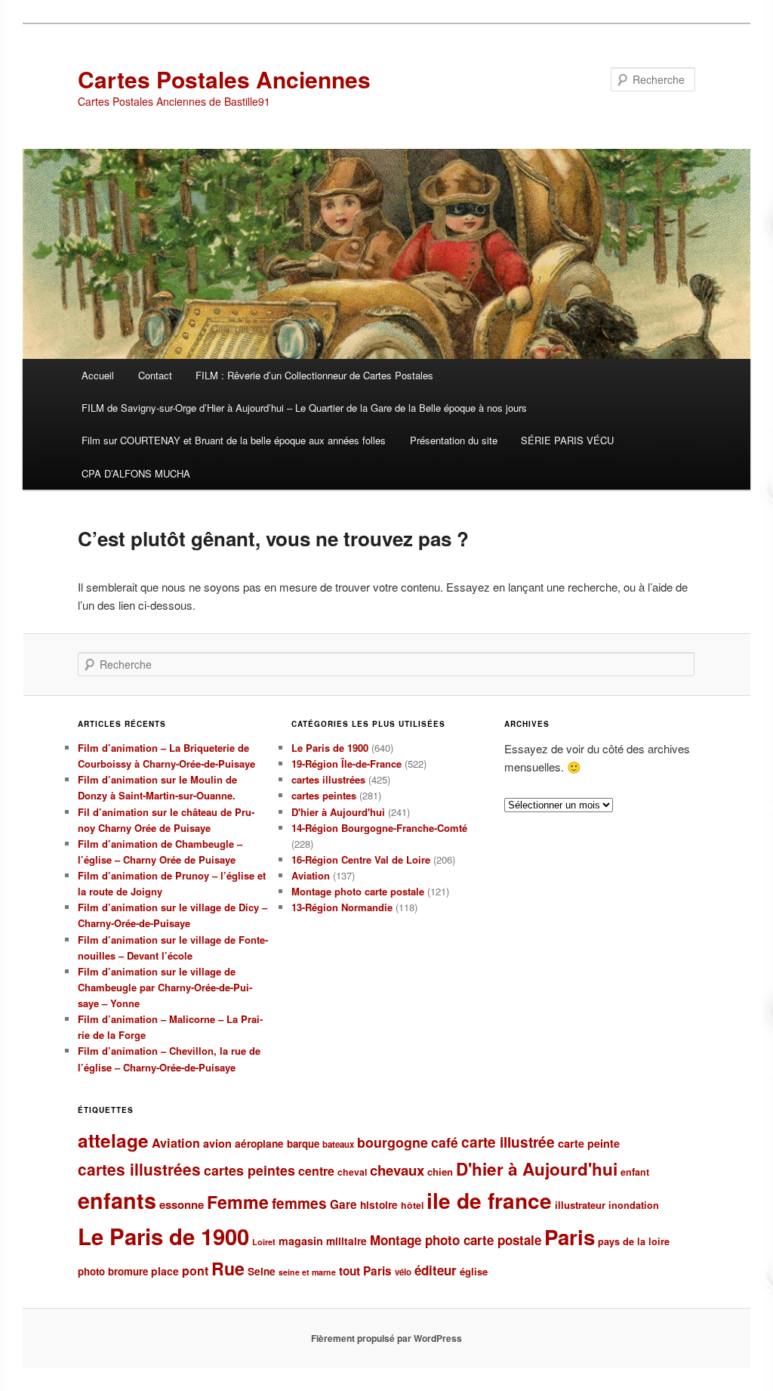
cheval (352, 1172)
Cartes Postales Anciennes (224, 79)
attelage (113, 1140)
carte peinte (589, 1143)
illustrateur (580, 1205)
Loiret (264, 1241)
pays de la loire (634, 1241)
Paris (569, 1237)
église (474, 1271)
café (444, 1142)
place (165, 1270)
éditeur (435, 1270)
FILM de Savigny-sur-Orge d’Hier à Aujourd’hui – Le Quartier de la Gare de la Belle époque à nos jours (304, 407)
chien (440, 1171)
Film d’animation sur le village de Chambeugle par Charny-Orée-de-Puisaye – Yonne (165, 987)
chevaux (397, 1170)
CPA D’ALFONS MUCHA (136, 473)
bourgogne (392, 1142)
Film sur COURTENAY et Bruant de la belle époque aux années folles (234, 440)
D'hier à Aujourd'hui (338, 812)
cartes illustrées (328, 779)
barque (303, 1143)
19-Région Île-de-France (346, 763)
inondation (633, 1205)
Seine (262, 1271)
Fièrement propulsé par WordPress (386, 1338)
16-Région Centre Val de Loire (360, 859)
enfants (117, 1200)
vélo (403, 1272)
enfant (635, 1172)
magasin (301, 1240)
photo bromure (113, 1271)
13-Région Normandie (342, 907)
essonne (181, 1204)
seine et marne (307, 1272)
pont (195, 1270)
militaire (346, 1241)
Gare (343, 1204)
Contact (155, 375)
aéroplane (259, 1143)
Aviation (310, 875)
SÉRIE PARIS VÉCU (567, 440)
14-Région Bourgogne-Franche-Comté (379, 828)
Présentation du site (453, 440)
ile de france (489, 1200)
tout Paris (365, 1271)
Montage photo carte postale (357, 891)
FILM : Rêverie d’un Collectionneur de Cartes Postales (314, 375)
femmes (299, 1203)
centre (316, 1170)
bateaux (338, 1144)
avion (217, 1143)
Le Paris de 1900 (329, 747)
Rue (228, 1268)
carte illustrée (508, 1142)
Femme (238, 1201)
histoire (379, 1205)
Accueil (98, 375)
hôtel (412, 1205)
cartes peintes (323, 795)
